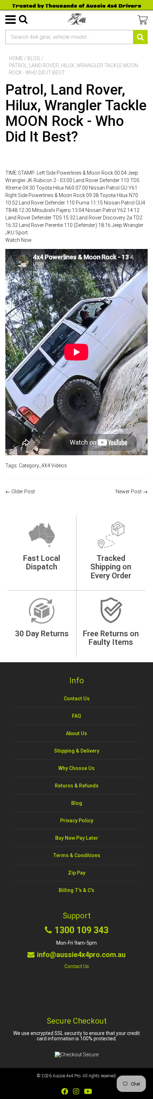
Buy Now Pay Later (76, 838)
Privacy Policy (76, 820)
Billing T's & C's (76, 890)
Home (16, 58)
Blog (33, 58)
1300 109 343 (81, 930)
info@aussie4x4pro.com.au (81, 955)
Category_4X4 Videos (43, 465)
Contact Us (77, 698)
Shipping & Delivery (76, 751)
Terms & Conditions (76, 855)
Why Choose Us (76, 768)
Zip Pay (76, 873)
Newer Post (129, 491)
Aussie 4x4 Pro (66, 1075)
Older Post (23, 491)
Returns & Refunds (77, 786)
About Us (76, 733)
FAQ (76, 716)
